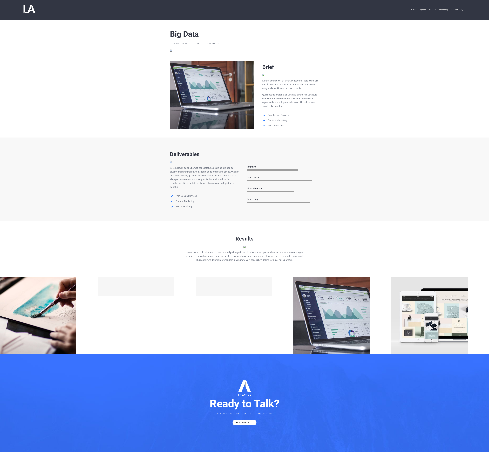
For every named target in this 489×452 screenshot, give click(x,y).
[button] (462, 10)
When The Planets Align (49, 315)
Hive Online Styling (440, 315)
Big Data (342, 315)
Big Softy (146, 286)
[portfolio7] (212, 62)
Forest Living (244, 286)
